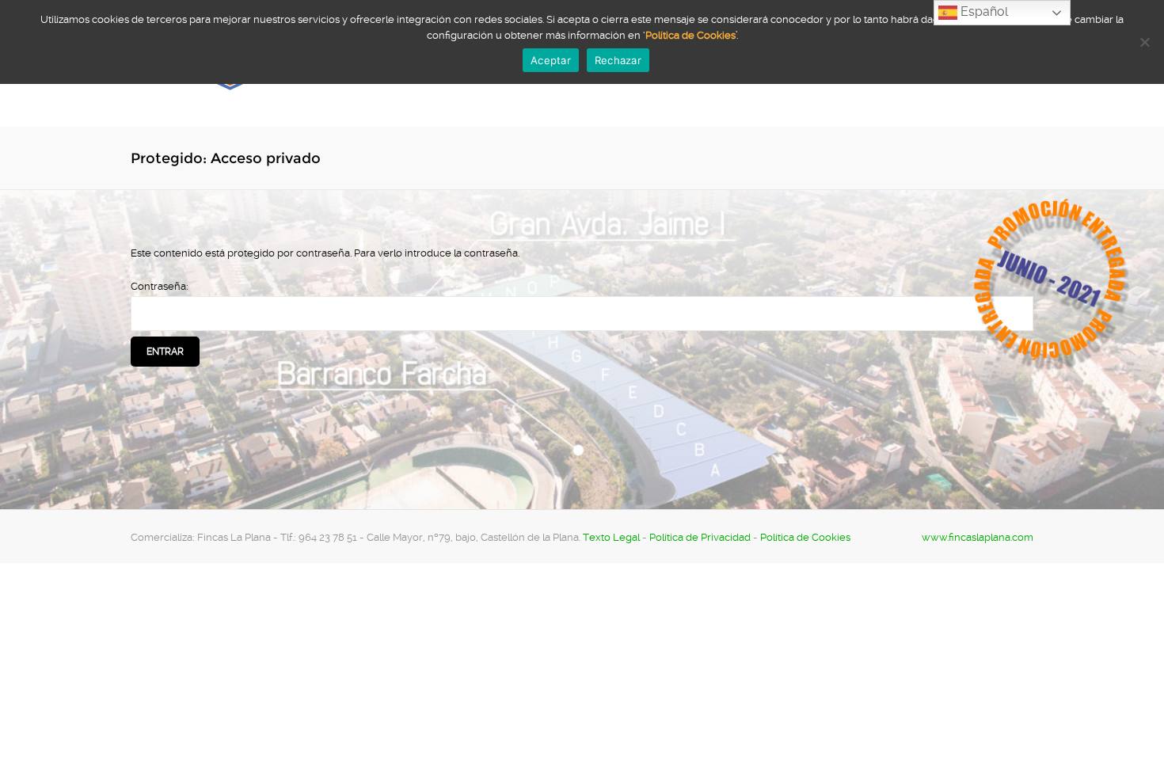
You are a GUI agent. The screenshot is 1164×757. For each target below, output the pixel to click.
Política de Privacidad (700, 537)
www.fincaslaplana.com (977, 537)
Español (982, 11)
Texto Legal (611, 537)
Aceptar (551, 60)
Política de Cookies (805, 537)
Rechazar (618, 60)
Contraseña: (159, 286)
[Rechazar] (1144, 42)
